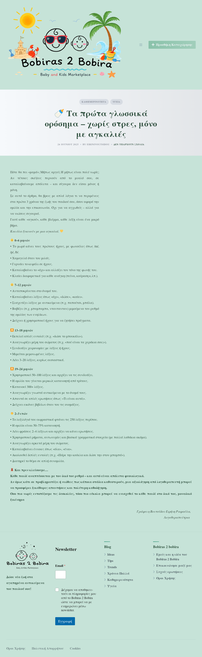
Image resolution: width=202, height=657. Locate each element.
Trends (112, 567)
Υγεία (116, 101)
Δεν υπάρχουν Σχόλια (129, 144)
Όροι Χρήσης (165, 578)
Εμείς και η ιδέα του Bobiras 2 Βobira (171, 556)
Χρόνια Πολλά (118, 573)
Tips (110, 560)
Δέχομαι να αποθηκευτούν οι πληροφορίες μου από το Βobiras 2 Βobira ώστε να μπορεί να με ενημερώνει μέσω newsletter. (78, 600)
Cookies (75, 648)
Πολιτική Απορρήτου (48, 648)
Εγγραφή (65, 621)
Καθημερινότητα (94, 101)
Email (60, 565)
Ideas (110, 554)
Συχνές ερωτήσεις (169, 571)
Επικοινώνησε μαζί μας (174, 565)
